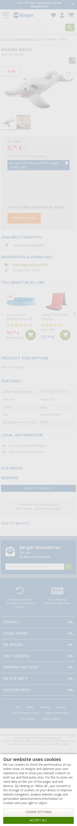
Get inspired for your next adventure (51, 4)
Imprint (61, 707)
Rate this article (38, 488)
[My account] (62, 15)
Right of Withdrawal (57, 713)
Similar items (24, 218)
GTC (18, 707)
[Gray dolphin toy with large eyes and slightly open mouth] (38, 89)
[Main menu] (6, 15)
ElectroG (45, 707)
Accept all (38, 820)
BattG (30, 707)
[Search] (69, 27)
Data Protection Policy (25, 713)
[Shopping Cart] (71, 15)
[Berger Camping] (29, 15)
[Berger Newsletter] (68, 566)
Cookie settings (50, 718)
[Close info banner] (72, 4)
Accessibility (27, 718)
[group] (8, 122)
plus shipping (39, 156)
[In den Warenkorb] (30, 335)
